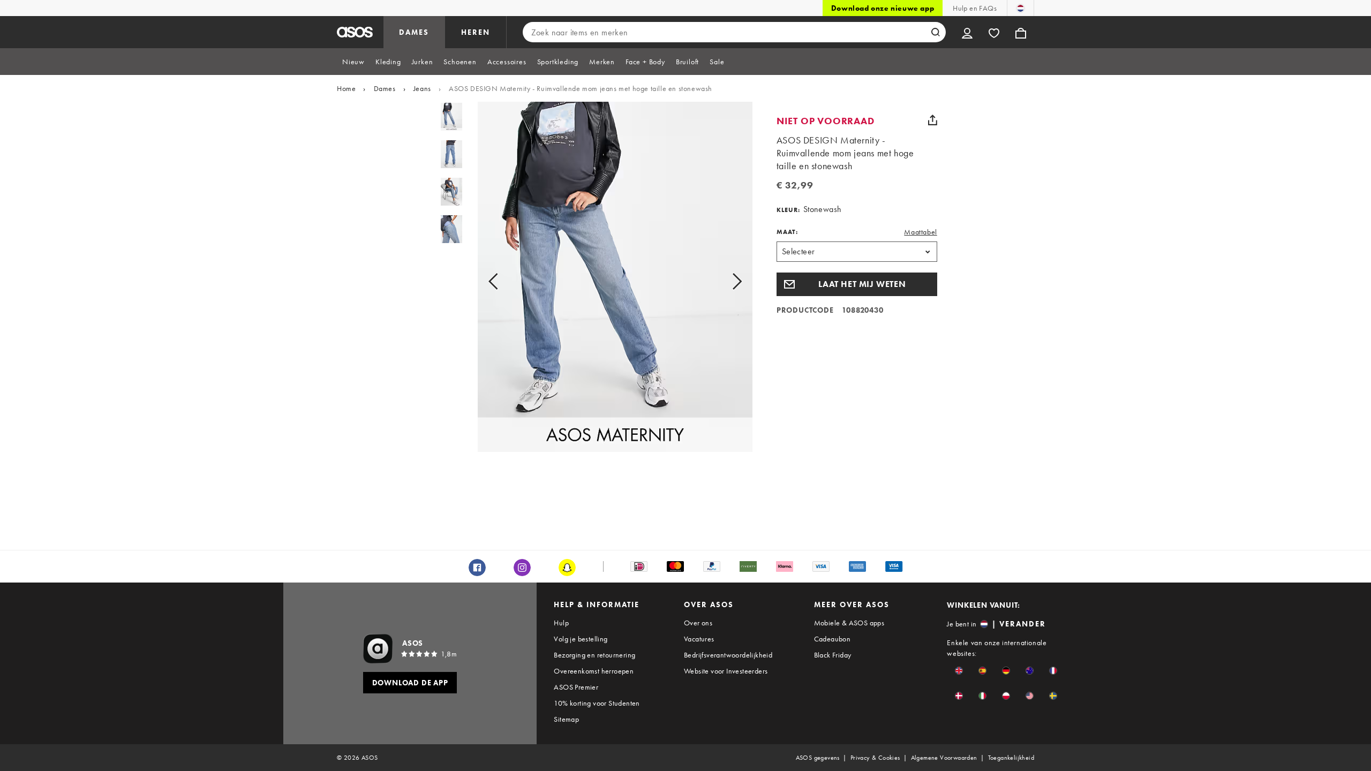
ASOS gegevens (818, 757)
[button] (857, 284)
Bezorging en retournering (594, 655)
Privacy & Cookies (875, 757)
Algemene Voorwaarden (944, 757)
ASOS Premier (576, 687)
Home (346, 88)
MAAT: (787, 232)
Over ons (698, 623)
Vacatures (699, 639)
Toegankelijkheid (1011, 757)
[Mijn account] (967, 32)
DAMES (414, 32)
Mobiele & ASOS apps (849, 623)
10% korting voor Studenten (596, 703)
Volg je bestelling (580, 639)
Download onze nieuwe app (882, 8)
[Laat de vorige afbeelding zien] (505, 281)
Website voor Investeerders (725, 671)
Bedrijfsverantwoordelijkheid (728, 655)
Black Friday (833, 655)
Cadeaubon (832, 639)
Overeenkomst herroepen (594, 671)
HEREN (475, 32)
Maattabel (920, 232)
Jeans (422, 88)
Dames (385, 88)
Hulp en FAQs (975, 8)
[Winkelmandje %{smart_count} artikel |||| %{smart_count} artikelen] (1020, 32)
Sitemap (566, 719)
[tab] (353, 61)
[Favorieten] (994, 32)
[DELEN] (933, 120)
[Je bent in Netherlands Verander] (1020, 8)
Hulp (561, 623)
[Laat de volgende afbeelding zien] (724, 281)
